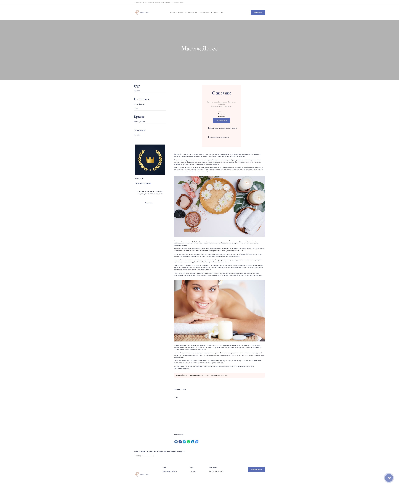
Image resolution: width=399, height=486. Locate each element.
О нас (136, 108)
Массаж (176, 154)
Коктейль (137, 135)
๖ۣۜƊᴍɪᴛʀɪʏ (184, 375)
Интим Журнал (139, 104)
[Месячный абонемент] (150, 174)
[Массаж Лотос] (196, 441)
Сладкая (177, 164)
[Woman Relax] (142, 12)
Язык (175, 167)
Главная (172, 12)
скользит (207, 170)
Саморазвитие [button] (192, 12)
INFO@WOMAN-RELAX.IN (152, 2)
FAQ (222, 12)
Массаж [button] (180, 12)
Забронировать (221, 120)
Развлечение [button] (204, 12)
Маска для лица (139, 121)
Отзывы (215, 12)
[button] (258, 12)
